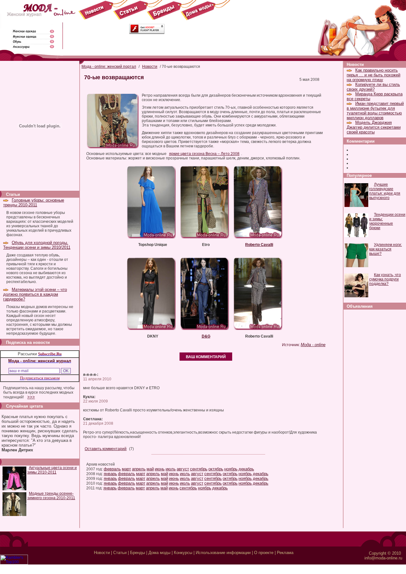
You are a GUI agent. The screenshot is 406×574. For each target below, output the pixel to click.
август (183, 469)
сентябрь (198, 469)
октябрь (215, 469)
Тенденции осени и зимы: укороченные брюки (387, 221)
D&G (206, 336)
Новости (149, 66)
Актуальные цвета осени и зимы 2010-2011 (52, 470)
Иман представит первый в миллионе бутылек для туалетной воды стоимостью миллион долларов (375, 110)
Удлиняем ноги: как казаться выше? (385, 249)
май (150, 469)
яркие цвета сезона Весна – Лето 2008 (204, 154)
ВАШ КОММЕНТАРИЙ (206, 357)
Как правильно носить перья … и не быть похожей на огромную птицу (373, 75)
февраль (112, 469)
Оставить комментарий (106, 449)
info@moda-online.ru (383, 558)
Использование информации (223, 552)
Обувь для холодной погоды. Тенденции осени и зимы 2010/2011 (36, 245)
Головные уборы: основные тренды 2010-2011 (33, 202)
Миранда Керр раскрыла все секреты (375, 96)
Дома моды (159, 552)
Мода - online (313, 344)
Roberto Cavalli (259, 244)
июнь (160, 469)
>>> (31, 397)
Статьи (120, 552)
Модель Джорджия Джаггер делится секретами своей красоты (374, 127)
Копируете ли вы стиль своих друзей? (373, 87)
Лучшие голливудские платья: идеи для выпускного (384, 191)
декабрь (246, 469)
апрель (139, 469)
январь (110, 473)
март (126, 469)
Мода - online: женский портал (109, 66)
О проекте (263, 552)
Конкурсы (183, 552)
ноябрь (231, 469)
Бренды (137, 552)
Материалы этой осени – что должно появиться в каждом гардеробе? (35, 294)
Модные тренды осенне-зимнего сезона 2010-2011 (51, 495)
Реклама (285, 552)
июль (171, 469)
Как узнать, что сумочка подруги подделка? (385, 279)
